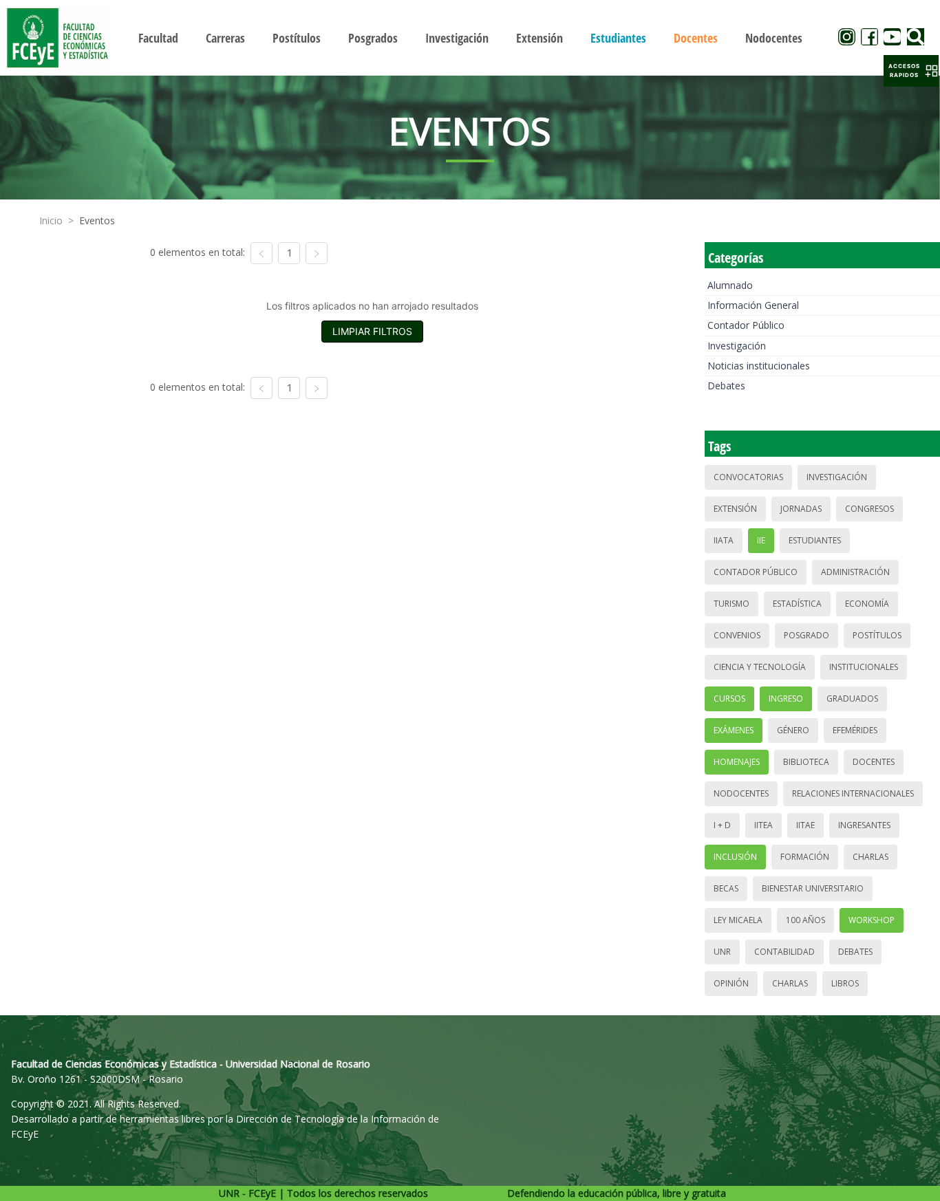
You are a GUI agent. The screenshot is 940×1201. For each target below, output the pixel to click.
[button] (911, 71)
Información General (753, 305)
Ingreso (786, 698)
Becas (726, 888)
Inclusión (735, 857)
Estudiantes (815, 540)
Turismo (731, 603)
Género (793, 730)
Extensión (735, 509)
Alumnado (730, 285)
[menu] (470, 37)
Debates (726, 385)
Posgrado (806, 635)
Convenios (737, 635)
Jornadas (801, 509)
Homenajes (737, 762)
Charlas (870, 857)
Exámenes (734, 730)
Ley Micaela (738, 920)
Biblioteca (806, 762)
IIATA (724, 540)
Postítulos (877, 635)
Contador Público (745, 325)
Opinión (731, 983)
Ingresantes (864, 825)
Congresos (869, 509)
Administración (855, 572)
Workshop (871, 920)
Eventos (97, 220)
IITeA (763, 825)
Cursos (729, 698)
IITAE (805, 825)
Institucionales (863, 667)
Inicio (51, 220)
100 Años (805, 920)
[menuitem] (158, 38)
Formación (804, 857)
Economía (867, 603)
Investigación (736, 345)
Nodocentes (741, 793)
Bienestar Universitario (813, 888)
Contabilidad (784, 951)
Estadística (797, 603)
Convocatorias (748, 477)
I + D (722, 825)
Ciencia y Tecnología (760, 667)
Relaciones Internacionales (853, 793)
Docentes (874, 762)
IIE (761, 540)
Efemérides (855, 730)
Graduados (852, 698)
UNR (722, 951)
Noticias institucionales (758, 365)
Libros (845, 983)
